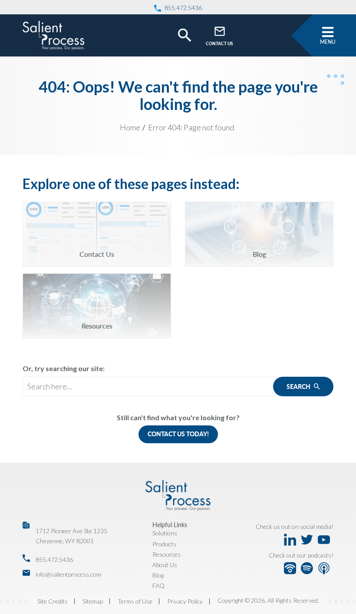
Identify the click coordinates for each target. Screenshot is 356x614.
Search (299, 386)
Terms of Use (135, 601)
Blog (158, 575)
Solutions (164, 533)
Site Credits (52, 601)
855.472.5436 (54, 559)
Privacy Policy (185, 601)
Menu (328, 42)
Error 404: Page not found (191, 127)
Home (130, 127)
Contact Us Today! (178, 434)
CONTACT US (219, 43)
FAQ (158, 585)
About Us (164, 564)
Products (164, 544)
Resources (166, 554)
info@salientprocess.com (68, 574)
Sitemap (92, 601)
